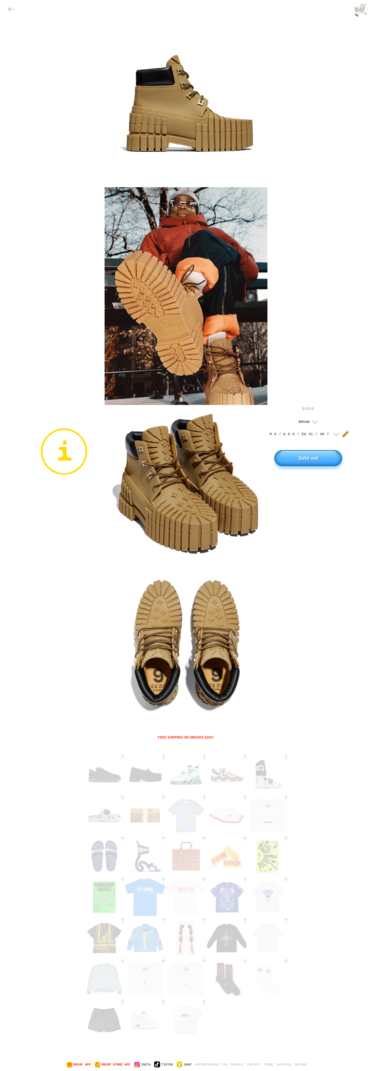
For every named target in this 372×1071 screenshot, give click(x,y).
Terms (268, 1065)
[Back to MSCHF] (11, 10)
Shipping (284, 1065)
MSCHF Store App (116, 1065)
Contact (253, 1065)
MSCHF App (82, 1065)
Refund (300, 1065)
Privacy (237, 1065)
